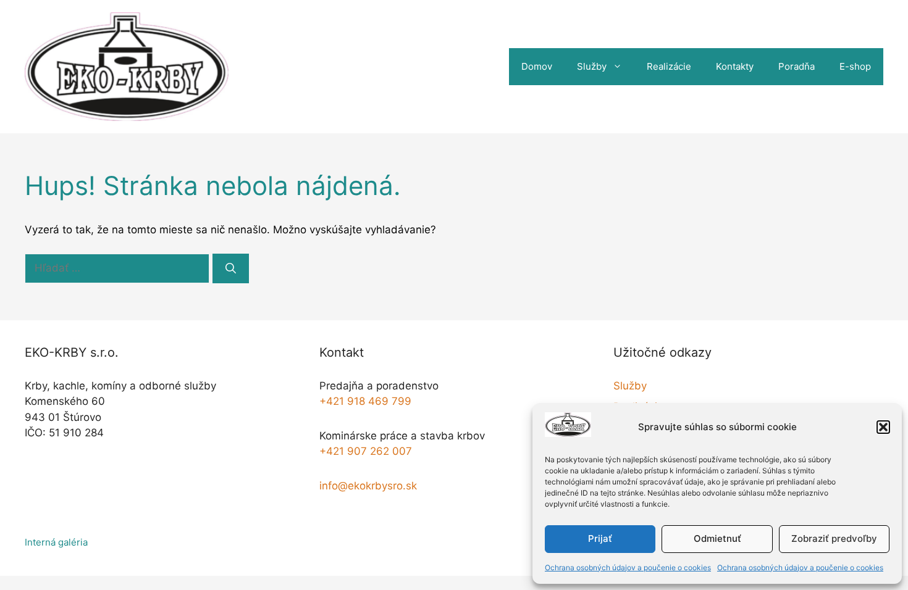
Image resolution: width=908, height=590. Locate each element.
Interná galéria (56, 542)
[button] (883, 427)
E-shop (855, 66)
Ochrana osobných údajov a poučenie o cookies (628, 567)
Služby (592, 66)
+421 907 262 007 (365, 451)
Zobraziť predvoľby (834, 538)
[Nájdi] (230, 268)
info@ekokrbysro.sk (368, 486)
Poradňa (796, 66)
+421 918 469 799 (365, 401)
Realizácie (669, 66)
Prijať (600, 538)
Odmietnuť (717, 538)
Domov (536, 66)
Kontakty (735, 66)
